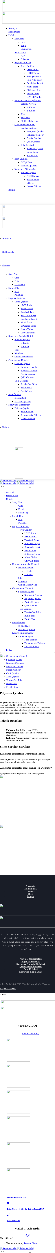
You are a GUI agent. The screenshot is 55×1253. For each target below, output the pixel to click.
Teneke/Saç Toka (14, 680)
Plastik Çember (13, 670)
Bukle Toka (11, 683)
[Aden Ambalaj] (17, 480)
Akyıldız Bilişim (8, 988)
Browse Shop (30, 1243)
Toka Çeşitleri (12, 676)
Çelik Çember (12, 673)
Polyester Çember (14, 666)
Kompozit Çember (15, 663)
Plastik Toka (12, 687)
